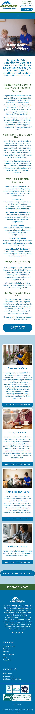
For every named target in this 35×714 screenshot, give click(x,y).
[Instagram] (16, 632)
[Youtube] (22, 632)
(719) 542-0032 (27, 6)
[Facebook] (12, 632)
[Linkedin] (19, 632)
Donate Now (17, 587)
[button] (17, 15)
